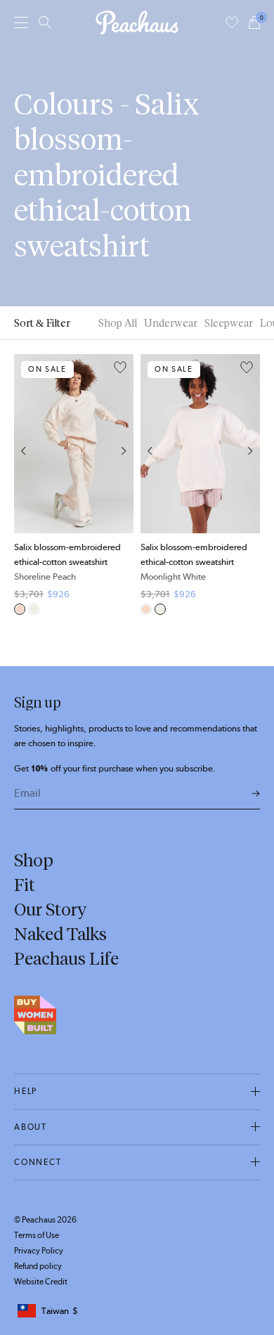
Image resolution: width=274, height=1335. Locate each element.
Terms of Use (36, 1235)
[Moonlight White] (34, 609)
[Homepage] (137, 22)
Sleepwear (228, 323)
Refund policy (38, 1266)
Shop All (117, 323)
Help (25, 1091)
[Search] (45, 22)
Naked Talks (60, 933)
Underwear (170, 323)
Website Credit (40, 1282)
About (30, 1127)
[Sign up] (256, 794)
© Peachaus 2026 (45, 1220)
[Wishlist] (232, 22)
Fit (24, 884)
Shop (33, 860)
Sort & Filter (42, 323)
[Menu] (21, 22)
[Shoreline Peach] (19, 609)
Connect (38, 1162)
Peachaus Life (66, 958)
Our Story (50, 909)
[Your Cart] (254, 22)
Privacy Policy (38, 1251)
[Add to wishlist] (120, 368)
